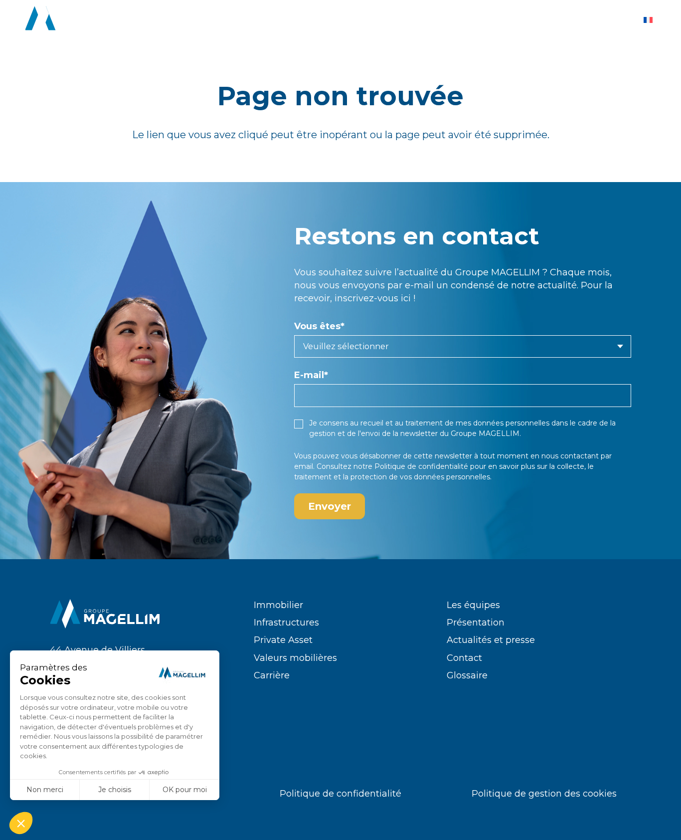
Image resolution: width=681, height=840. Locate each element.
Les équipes (473, 605)
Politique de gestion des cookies (544, 793)
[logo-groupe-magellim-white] (80, 20)
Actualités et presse (491, 639)
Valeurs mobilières (295, 657)
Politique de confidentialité (421, 466)
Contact (464, 657)
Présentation (476, 622)
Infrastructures (286, 622)
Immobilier (278, 605)
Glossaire (467, 675)
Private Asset (283, 639)
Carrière (272, 675)
